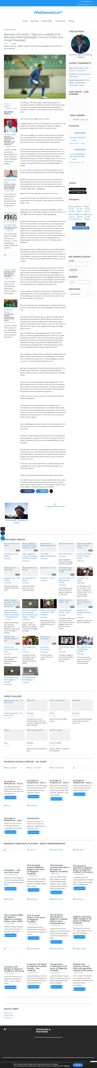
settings (66, 1066)
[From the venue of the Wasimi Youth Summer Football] (72, 217)
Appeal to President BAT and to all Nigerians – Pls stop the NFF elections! (9, 140)
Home (25, 21)
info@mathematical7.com (85, 5)
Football (13, 30)
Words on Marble (55, 743)
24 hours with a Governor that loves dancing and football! (10, 186)
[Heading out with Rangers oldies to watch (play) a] (88, 217)
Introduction (33, 818)
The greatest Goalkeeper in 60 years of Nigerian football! (58, 967)
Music (6, 743)
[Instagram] (12, 1)
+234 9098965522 (85, 1)
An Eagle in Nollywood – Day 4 (36, 781)
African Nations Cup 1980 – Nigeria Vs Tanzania (11, 680)
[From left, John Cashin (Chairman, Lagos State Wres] (80, 209)
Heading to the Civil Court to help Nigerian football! (9, 274)
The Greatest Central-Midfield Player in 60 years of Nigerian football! (36, 869)
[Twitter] (8, 1)
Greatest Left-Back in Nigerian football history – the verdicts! (37, 967)
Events (52, 713)
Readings (30, 743)
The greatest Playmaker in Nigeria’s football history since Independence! (58, 919)
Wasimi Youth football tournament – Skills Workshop (48, 612)
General (13, 180)
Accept (78, 1065)
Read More (10, 797)
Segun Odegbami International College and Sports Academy (29, 556)
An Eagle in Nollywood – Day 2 (82, 781)
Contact (71, 21)
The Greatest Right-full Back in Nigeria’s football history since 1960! (14, 918)
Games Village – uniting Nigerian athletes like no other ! (79, 82)
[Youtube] (15, 1)
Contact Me (8, 1018)
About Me (34, 21)
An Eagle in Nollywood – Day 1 (13, 819)
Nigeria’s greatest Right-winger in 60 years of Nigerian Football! (82, 920)
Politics (6, 182)
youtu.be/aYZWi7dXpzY (77, 137)
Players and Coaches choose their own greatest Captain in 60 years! (83, 967)
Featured (7, 30)
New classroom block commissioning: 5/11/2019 (84, 649)
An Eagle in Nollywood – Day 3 (59, 781)
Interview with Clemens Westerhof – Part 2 (84, 612)
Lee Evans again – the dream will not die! (16, 521)
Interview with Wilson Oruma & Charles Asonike (84, 556)
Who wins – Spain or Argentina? (10, 227)
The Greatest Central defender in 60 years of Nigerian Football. (59, 868)
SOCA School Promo (66, 554)
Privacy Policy (46, 21)
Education (30, 713)
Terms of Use (60, 21)
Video (74, 140)
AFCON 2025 (8, 310)
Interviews (76, 713)
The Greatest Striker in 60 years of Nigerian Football (36, 918)
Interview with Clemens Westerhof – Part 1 (12, 649)
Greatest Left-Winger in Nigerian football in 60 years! (14, 969)
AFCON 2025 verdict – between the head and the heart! (9, 317)
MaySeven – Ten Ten (47, 578)
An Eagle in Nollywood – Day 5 (13, 782)
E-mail (71, 261)
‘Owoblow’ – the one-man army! (12, 871)
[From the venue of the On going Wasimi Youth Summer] (80, 217)
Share (82, 143)
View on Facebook (74, 143)
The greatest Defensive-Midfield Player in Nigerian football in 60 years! (83, 869)
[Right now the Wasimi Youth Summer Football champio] (88, 209)
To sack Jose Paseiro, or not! (55, 506)
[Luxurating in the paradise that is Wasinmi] (72, 209)
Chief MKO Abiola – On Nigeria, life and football (66, 580)
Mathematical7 (80, 133)
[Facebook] (5, 1)
